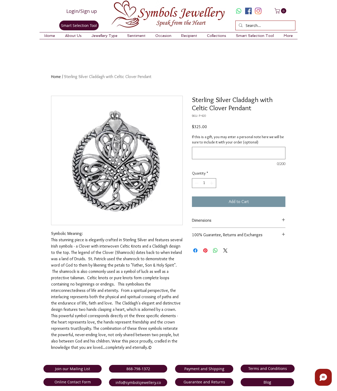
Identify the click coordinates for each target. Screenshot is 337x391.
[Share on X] (225, 250)
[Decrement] (196, 183)
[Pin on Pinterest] (205, 250)
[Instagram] (258, 11)
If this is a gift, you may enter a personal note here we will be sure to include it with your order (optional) (238, 139)
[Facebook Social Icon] (248, 11)
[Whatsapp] (238, 11)
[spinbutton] (204, 183)
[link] (281, 10)
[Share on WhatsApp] (215, 250)
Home (56, 76)
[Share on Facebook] (195, 250)
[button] (73, 35)
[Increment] (212, 183)
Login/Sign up (81, 11)
